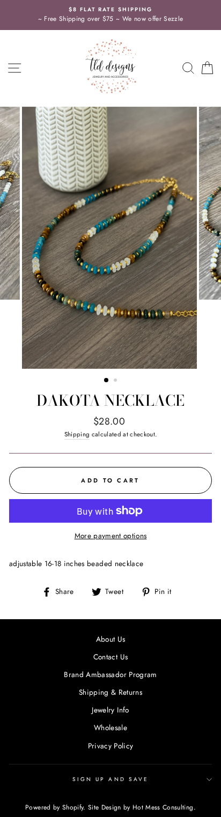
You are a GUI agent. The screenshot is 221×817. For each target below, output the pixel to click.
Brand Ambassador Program (110, 674)
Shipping (77, 434)
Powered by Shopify (54, 807)
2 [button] (116, 381)
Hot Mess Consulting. (164, 807)
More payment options (111, 535)
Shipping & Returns (110, 692)
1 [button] (106, 380)
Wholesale (110, 727)
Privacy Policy (111, 745)
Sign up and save (110, 779)
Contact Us (110, 656)
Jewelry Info (110, 709)
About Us (111, 639)
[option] (110, 15)
